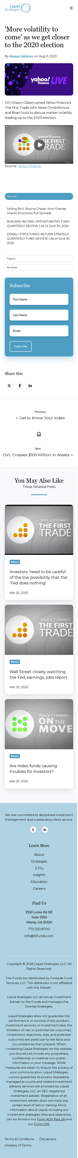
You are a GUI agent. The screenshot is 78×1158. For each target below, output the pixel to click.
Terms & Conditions (19, 1139)
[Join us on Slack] (45, 829)
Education (39, 882)
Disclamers (47, 1139)
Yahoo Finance (29, 166)
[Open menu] (71, 8)
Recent (12, 196)
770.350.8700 (39, 929)
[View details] (33, 829)
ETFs (39, 868)
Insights (39, 875)
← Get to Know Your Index (40, 417)
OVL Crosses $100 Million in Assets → (38, 454)
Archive (12, 267)
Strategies (39, 861)
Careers (39, 888)
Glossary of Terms (18, 1145)
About (39, 855)
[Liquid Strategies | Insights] (39, 434)
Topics (11, 258)
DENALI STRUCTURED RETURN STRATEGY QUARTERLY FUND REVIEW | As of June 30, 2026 (38, 238)
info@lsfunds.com (39, 936)
